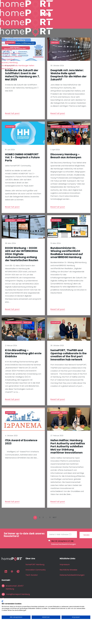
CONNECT (4, 47)
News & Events (6, 68)
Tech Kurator (6, 41)
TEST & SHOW (6, 50)
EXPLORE (4, 44)
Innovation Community (10, 53)
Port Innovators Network (11, 56)
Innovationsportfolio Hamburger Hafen (17, 65)
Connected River (7, 59)
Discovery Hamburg (9, 62)
